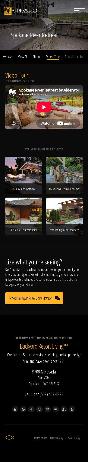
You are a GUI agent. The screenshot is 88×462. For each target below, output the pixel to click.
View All (23, 56)
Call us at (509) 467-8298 (44, 394)
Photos (36, 56)
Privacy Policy (56, 438)
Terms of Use (40, 438)
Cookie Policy (73, 438)
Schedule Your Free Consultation (31, 298)
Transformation (74, 56)
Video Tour (53, 56)
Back (10, 56)
